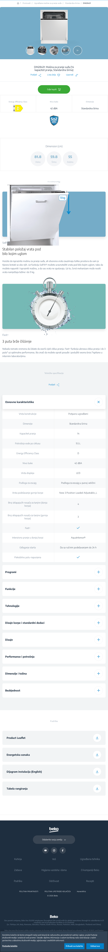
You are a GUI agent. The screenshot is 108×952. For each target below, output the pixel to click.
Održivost (54, 880)
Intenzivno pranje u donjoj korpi (27, 537)
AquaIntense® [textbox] (78, 537)
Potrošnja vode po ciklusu (27, 443)
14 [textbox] (78, 433)
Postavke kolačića (9, 946)
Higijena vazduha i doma (54, 869)
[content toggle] (98, 402)
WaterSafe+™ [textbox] (78, 702)
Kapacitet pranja (28, 433)
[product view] (30, 50)
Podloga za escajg (27, 482)
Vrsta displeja (27, 473)
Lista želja (51, 75)
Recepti (90, 880)
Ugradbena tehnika (90, 858)
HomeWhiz (81, 892)
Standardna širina (72, 3)
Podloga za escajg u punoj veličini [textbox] (78, 482)
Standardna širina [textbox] (78, 423)
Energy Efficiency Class (27, 453)
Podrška (18, 880)
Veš (54, 858)
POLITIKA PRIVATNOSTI (28, 892)
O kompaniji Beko (90, 869)
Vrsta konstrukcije (27, 413)
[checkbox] (78, 528)
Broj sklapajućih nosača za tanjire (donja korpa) (27, 504)
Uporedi (69, 75)
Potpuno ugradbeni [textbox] (78, 413)
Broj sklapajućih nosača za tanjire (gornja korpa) (28, 517)
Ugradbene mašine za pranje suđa (47, 3)
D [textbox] (78, 453)
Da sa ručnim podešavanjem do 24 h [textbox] (78, 547)
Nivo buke (28, 463)
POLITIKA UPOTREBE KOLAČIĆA (58, 892)
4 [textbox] (78, 504)
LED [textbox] (78, 473)
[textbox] (78, 527)
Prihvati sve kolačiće (74, 946)
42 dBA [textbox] (78, 463)
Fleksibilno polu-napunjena (27, 557)
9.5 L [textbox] (78, 443)
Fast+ (27, 528)
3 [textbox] (78, 516)
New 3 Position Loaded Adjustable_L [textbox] (78, 492)
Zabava (18, 869)
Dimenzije (27, 423)
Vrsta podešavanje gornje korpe (27, 492)
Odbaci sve (95, 946)
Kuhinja (18, 858)
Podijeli (34, 75)
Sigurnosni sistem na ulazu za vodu (28, 702)
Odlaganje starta (28, 547)
